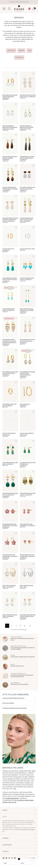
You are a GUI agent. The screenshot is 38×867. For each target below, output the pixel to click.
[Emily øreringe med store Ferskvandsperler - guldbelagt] (10, 82)
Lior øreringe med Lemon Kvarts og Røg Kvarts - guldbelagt (27, 158)
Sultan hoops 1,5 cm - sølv (27, 248)
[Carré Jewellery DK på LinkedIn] (15, 858)
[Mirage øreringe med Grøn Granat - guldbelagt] (28, 480)
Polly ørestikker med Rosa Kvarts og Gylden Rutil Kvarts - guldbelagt (10, 219)
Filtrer (5, 863)
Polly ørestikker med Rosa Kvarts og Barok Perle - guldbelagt (28, 616)
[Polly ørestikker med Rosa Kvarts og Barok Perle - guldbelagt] (28, 602)
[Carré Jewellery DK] (19, 8)
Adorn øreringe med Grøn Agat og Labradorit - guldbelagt (10, 495)
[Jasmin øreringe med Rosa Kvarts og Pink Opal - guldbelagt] (28, 327)
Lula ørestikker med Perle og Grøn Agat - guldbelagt (28, 464)
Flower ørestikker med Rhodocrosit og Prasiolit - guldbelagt (10, 525)
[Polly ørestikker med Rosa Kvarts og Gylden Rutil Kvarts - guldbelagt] (10, 205)
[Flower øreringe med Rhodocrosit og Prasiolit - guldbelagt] (10, 542)
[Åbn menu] (4, 8)
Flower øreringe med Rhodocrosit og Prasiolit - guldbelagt (10, 556)
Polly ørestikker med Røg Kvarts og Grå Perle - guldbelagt (27, 189)
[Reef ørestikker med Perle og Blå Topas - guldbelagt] (28, 82)
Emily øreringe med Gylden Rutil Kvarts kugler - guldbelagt (10, 373)
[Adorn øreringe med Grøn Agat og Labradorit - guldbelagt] (10, 480)
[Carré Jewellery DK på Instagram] (9, 858)
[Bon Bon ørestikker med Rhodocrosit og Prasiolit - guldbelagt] (28, 542)
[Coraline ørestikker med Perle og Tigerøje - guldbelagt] (10, 144)
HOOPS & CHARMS (11, 50)
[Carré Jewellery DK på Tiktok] (12, 858)
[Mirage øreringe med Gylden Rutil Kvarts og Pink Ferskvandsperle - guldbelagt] (10, 327)
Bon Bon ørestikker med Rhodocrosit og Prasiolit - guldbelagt (27, 556)
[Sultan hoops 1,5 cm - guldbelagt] (10, 236)
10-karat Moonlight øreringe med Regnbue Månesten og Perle (26, 127)
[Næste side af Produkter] (30, 626)
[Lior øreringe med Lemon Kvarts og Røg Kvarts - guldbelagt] (28, 144)
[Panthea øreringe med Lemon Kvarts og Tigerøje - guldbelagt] (10, 174)
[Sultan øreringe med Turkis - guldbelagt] (10, 296)
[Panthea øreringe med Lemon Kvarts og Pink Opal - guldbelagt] (28, 205)
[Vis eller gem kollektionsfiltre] (19, 859)
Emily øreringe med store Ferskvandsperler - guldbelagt (9, 96)
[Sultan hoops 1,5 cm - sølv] (28, 236)
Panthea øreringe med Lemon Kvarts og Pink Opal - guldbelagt (26, 219)
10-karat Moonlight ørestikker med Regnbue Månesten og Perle (9, 127)
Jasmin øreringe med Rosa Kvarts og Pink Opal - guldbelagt (27, 341)
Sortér (22, 863)
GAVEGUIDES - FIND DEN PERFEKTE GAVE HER (19, 1)
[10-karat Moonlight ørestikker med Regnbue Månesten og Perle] (10, 113)
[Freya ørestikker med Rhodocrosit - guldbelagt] (28, 511)
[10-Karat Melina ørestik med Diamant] (28, 420)
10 (24, 625)
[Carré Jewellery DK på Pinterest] (6, 858)
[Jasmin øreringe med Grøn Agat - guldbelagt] (10, 450)
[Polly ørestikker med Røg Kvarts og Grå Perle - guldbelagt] (28, 174)
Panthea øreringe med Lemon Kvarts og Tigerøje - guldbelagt (10, 189)
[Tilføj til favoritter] (16, 73)
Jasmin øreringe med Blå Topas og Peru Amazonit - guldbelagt (9, 279)
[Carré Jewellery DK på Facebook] (3, 858)
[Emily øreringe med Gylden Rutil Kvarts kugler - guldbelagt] (10, 359)
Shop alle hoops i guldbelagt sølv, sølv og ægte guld (23, 656)
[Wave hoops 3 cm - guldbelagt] (28, 391)
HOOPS (29, 50)
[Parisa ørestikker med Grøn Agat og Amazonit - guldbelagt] (28, 296)
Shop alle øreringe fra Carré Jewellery (19, 684)
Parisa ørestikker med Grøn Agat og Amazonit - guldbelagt (27, 310)
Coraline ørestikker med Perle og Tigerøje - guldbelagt (9, 158)
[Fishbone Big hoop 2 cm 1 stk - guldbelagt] (10, 391)
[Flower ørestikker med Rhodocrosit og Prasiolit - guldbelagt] (10, 511)
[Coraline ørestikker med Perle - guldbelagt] (10, 602)
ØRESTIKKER (21, 50)
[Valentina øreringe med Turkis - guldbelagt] (28, 265)
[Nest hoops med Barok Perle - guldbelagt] (10, 573)
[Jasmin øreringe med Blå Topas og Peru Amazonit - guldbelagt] (10, 265)
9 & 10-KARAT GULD (19, 57)
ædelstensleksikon (12, 798)
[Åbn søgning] (9, 8)
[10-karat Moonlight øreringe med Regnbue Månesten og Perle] (28, 113)
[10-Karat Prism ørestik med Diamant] (10, 420)
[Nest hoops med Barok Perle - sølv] (28, 573)
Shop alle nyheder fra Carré (17, 665)
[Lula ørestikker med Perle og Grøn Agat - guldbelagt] (28, 450)
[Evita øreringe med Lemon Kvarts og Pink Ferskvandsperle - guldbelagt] (28, 359)
